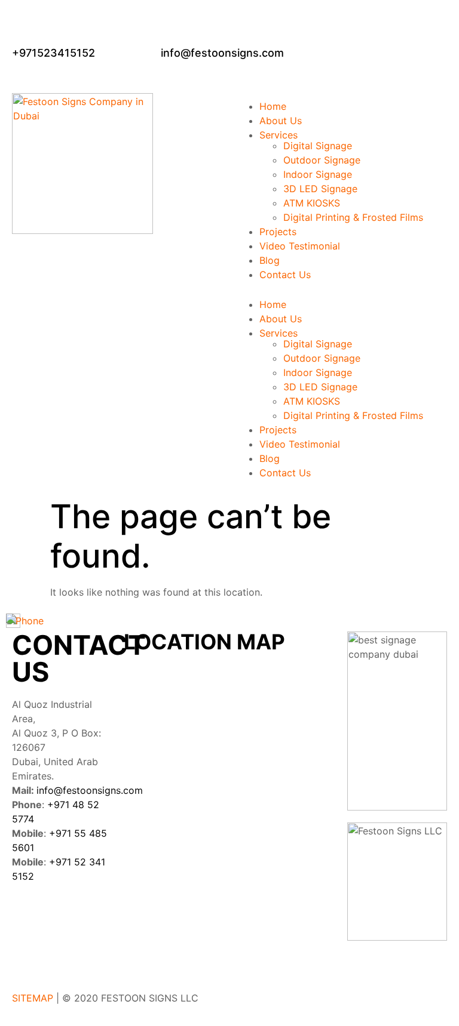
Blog (269, 260)
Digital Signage (317, 146)
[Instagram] (93, 918)
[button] (341, 286)
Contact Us (285, 275)
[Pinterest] (27, 952)
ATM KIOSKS (311, 203)
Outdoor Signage (321, 160)
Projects (277, 232)
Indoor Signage (317, 174)
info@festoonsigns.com (89, 790)
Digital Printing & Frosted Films (353, 217)
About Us (280, 121)
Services (278, 135)
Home (272, 106)
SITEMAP (32, 998)
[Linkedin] (60, 918)
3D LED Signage (320, 189)
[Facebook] (27, 918)
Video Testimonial (299, 246)
